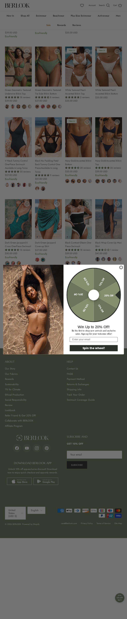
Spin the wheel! (94, 348)
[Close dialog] (121, 267)
